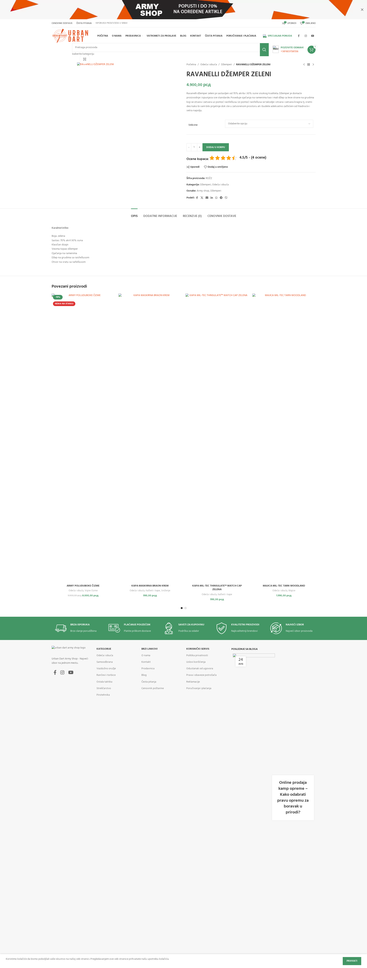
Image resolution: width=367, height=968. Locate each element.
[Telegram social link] (221, 198)
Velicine (192, 125)
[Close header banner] (362, 9)
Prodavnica (148, 668)
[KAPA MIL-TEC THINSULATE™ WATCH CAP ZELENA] (217, 438)
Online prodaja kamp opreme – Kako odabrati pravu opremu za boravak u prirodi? (293, 797)
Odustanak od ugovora (199, 668)
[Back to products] (308, 64)
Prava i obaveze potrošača (201, 675)
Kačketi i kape (153, 591)
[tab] (134, 214)
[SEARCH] (264, 49)
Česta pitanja (148, 682)
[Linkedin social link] (211, 198)
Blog (144, 675)
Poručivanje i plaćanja (198, 688)
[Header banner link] (183, 9)
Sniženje (165, 591)
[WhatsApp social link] (216, 198)
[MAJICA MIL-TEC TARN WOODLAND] (284, 438)
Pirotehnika (103, 695)
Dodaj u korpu (215, 147)
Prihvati (352, 961)
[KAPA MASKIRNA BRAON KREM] (150, 438)
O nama (145, 655)
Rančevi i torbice (106, 675)
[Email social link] (206, 198)
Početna (191, 65)
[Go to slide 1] (182, 608)
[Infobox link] (288, 50)
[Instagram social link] (306, 36)
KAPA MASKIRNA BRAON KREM (150, 586)
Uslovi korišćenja (196, 662)
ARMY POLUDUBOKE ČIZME (83, 586)
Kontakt (146, 662)
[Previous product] (304, 64)
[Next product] (313, 64)
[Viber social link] (226, 198)
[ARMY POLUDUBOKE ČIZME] (83, 438)
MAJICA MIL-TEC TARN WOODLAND (284, 586)
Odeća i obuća (208, 65)
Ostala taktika (104, 682)
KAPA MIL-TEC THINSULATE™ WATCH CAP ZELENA (217, 588)
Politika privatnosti (197, 655)
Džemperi (226, 65)
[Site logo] (71, 36)
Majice (291, 591)
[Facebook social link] (299, 36)
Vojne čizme (91, 591)
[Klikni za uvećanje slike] (85, 59)
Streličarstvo (104, 688)
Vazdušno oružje (106, 668)
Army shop (203, 191)
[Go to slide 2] (185, 608)
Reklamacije (193, 682)
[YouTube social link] (313, 36)
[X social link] (201, 198)
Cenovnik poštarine (152, 688)
